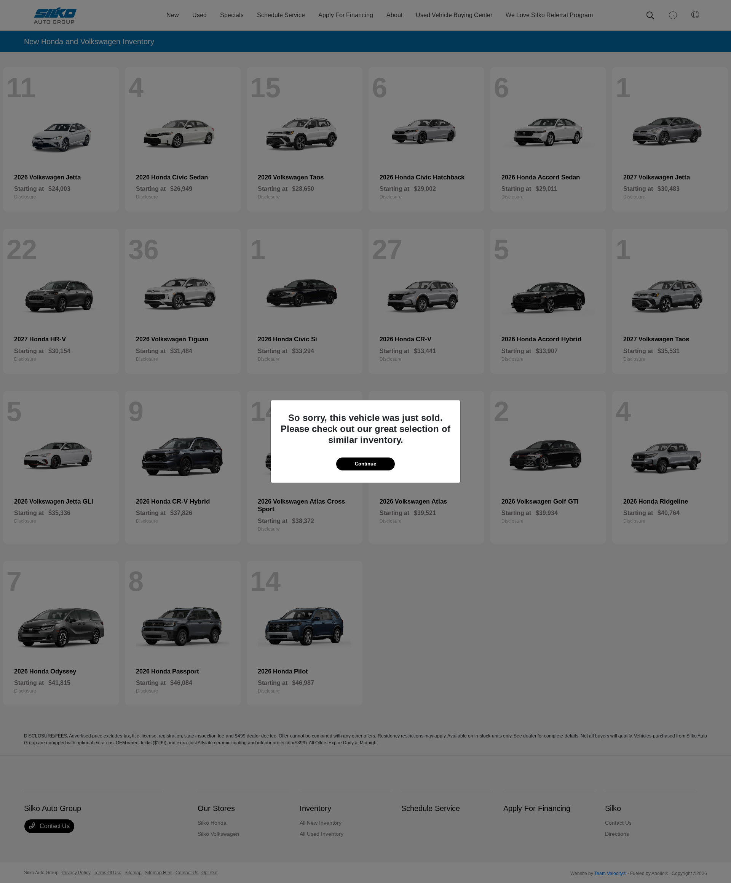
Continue (365, 464)
